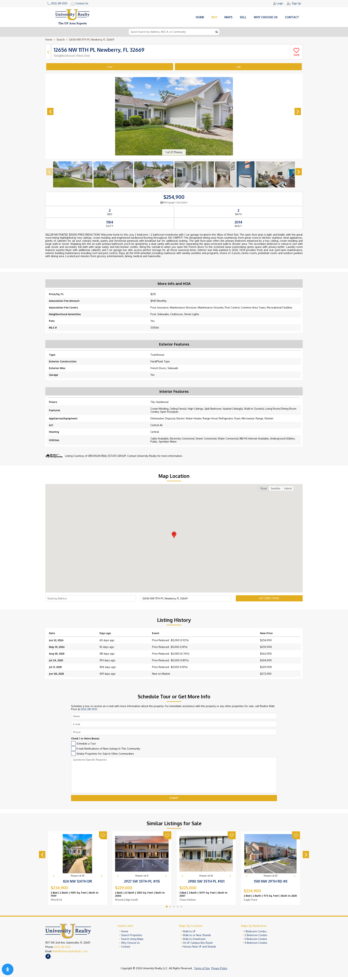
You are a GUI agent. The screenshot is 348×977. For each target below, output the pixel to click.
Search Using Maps (132, 938)
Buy (214, 17)
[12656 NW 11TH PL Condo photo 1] (73, 174)
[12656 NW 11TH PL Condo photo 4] (194, 174)
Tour (110, 66)
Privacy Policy (219, 968)
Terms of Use (202, 968)
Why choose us (266, 17)
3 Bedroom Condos (256, 938)
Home (200, 17)
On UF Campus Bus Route (198, 942)
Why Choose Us (130, 942)
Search (61, 39)
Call (238, 66)
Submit (174, 798)
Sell (243, 17)
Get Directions (269, 598)
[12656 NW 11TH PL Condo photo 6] (275, 174)
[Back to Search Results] (48, 52)
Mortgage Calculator (175, 202)
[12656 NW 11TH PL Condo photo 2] (113, 174)
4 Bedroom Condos (256, 942)
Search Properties (131, 935)
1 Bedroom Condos (256, 931)
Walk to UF (189, 931)
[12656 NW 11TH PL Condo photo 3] (154, 174)
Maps (228, 17)
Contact (292, 17)
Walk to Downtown (194, 938)
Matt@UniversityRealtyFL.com (70, 951)
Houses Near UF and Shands (199, 946)
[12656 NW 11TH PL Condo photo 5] (234, 174)
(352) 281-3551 (89, 709)
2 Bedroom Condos (256, 935)
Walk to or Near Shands (197, 935)
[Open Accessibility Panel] (7, 969)
